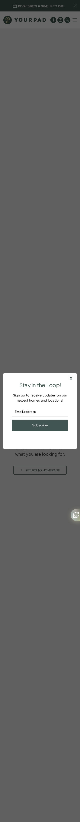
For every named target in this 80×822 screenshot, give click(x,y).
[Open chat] (75, 515)
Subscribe (40, 425)
